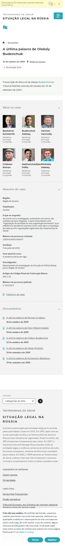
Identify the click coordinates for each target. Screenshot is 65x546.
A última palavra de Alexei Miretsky (24, 348)
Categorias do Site (15, 401)
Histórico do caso (15, 294)
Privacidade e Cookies (23, 532)
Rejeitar (52, 539)
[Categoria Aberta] (40, 401)
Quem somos (10, 475)
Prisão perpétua (11, 499)
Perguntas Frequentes (15, 494)
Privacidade (9, 480)
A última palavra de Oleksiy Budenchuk (27, 338)
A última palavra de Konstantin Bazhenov (28, 358)
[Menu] (58, 15)
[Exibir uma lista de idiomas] (52, 4)
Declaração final (13, 67)
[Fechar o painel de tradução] (59, 4)
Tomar (35, 539)
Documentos (13, 42)
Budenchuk (44, 82)
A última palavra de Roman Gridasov (25, 317)
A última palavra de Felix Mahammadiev (27, 328)
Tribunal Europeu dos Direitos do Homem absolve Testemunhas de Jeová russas (30, 506)
